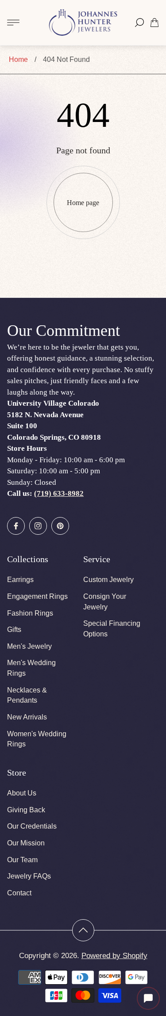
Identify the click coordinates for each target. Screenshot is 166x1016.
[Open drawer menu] (13, 22)
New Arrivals (27, 717)
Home (18, 59)
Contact (19, 893)
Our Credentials (32, 826)
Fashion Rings (30, 613)
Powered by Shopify (114, 955)
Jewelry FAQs (29, 876)
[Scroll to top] (83, 930)
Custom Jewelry (108, 579)
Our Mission (26, 843)
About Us (21, 793)
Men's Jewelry (29, 646)
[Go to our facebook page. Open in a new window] (16, 526)
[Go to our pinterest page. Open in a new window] (60, 526)
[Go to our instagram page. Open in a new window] (38, 526)
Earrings (20, 579)
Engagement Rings (37, 596)
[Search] (139, 22)
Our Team (22, 860)
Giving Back (26, 810)
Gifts (14, 629)
